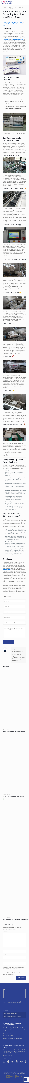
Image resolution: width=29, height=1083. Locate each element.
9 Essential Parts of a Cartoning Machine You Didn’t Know (13, 24)
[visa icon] (8, 1077)
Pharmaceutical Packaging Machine (12, 1016)
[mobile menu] (27, 2)
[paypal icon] (16, 1077)
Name (4, 948)
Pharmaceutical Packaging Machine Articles (13, 22)
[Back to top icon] (25, 1079)
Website (4, 961)
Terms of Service (15, 1073)
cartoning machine (18, 39)
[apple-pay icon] (20, 1077)
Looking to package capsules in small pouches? (14, 731)
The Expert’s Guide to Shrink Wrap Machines (13, 796)
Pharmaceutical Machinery (10, 1013)
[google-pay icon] (12, 1077)
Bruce (11, 7)
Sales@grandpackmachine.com (15, 1038)
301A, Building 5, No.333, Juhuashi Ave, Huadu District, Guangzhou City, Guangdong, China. (14, 1029)
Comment (5, 931)
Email (4, 955)
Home (4, 20)
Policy (23, 1073)
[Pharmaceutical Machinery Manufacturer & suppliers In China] (6, 2)
